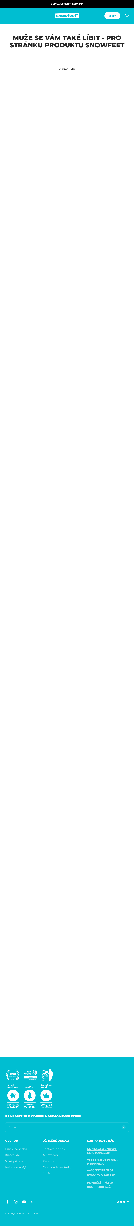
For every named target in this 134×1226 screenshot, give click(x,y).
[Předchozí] (30, 4)
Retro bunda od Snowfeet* (23, 587)
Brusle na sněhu (16, 1148)
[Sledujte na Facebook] (7, 1202)
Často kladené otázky (57, 1167)
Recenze (48, 1161)
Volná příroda (14, 1161)
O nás (46, 1173)
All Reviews (50, 1155)
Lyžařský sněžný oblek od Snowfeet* (30, 504)
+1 (88, 334)
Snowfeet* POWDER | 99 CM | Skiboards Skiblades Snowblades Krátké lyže (91, 759)
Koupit (112, 15)
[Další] (103, 4)
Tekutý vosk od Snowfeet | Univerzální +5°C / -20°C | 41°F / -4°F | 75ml (30, 236)
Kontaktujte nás (54, 1148)
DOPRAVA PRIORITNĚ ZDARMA (67, 4)
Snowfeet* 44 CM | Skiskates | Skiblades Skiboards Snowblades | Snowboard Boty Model (92, 143)
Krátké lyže (12, 1155)
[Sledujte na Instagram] (16, 1202)
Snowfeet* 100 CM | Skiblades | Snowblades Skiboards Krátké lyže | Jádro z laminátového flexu (29, 1036)
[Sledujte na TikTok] (32, 1202)
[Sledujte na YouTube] (24, 1202)
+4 (24, 153)
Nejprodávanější (16, 1167)
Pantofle (75, 671)
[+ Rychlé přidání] (59, 129)
